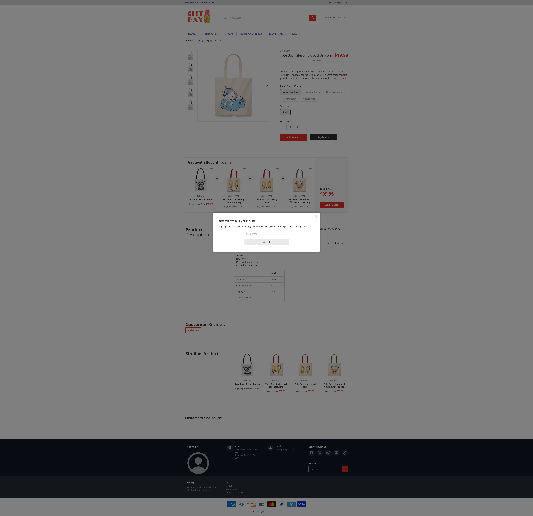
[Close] (316, 216)
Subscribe (266, 242)
